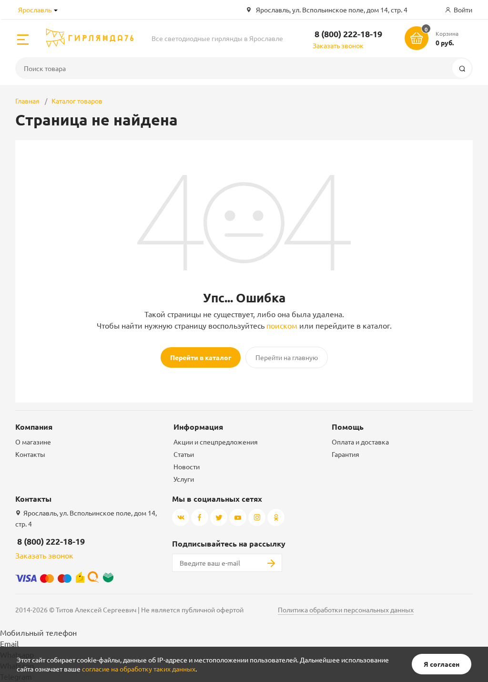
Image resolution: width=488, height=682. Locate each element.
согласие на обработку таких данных (138, 668)
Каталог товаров (76, 100)
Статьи (183, 454)
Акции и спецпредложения (215, 441)
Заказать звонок (338, 45)
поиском (281, 325)
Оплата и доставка (360, 441)
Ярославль (34, 9)
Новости (186, 466)
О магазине (33, 441)
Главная (27, 100)
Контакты (30, 454)
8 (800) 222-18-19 (348, 33)
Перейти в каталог (200, 357)
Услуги (183, 479)
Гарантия (345, 454)
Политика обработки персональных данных (346, 609)
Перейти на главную (286, 357)
